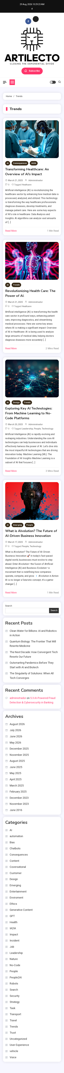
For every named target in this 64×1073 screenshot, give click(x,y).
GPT (12, 916)
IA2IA (33, 163)
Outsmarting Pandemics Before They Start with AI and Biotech (32, 665)
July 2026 (15, 730)
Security (14, 995)
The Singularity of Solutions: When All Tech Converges (32, 675)
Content (14, 860)
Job (12, 946)
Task (12, 1008)
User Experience (19, 1044)
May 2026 (15, 742)
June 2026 (16, 736)
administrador (35, 180)
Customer (16, 873)
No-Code (15, 965)
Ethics (13, 903)
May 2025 (15, 773)
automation (16, 836)
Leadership (27, 428)
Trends (16, 285)
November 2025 (19, 754)
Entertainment (18, 891)
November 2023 (19, 803)
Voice (13, 1057)
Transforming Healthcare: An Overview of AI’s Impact (27, 171)
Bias (12, 842)
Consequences (20, 163)
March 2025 (17, 785)
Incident (14, 940)
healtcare (26, 184)
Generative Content (21, 909)
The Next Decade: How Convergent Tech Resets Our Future (34, 654)
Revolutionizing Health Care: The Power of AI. (30, 293)
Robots (14, 983)
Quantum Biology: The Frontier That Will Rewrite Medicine (33, 644)
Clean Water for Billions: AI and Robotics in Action (33, 633)
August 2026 (17, 724)
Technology (47, 428)
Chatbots (15, 848)
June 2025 (16, 767)
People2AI (16, 977)
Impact (14, 934)
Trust (13, 1032)
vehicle (14, 1051)
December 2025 (19, 748)
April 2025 (15, 779)
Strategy (15, 1001)
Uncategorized (18, 1038)
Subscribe (34, 71)
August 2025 (17, 760)
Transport (15, 1014)
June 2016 (16, 810)
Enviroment (16, 897)
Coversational (18, 866)
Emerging (17, 525)
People (37, 428)
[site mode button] (53, 82)
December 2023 (19, 797)
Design (16, 402)
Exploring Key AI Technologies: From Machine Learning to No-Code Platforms (28, 413)
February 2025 (18, 791)
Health (13, 922)
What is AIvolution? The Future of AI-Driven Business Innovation (31, 533)
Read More (11, 230)
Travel (13, 1020)
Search (8, 605)
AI (8, 163)
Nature (14, 959)
